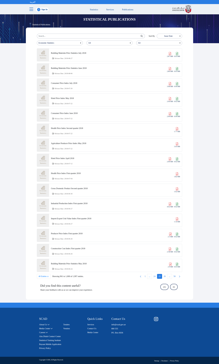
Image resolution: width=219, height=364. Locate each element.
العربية (32, 2)
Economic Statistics (43, 57)
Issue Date (168, 36)
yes (164, 287)
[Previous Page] (140, 276)
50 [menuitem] (175, 277)
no (174, 287)
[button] (38, 2)
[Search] (142, 36)
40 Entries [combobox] (43, 276)
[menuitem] (44, 324)
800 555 (114, 329)
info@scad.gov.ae (118, 324)
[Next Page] (179, 276)
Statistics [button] (93, 9)
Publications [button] (127, 9)
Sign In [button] (44, 9)
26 (165, 277)
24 (155, 277)
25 (160, 277)
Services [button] (109, 9)
